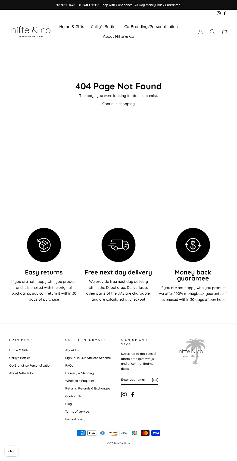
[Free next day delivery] (118, 245)
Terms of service (77, 411)
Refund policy (75, 419)
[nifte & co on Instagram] (124, 395)
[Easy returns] (44, 245)
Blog (68, 404)
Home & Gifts (71, 26)
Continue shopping (118, 103)
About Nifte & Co (118, 36)
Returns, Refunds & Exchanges (87, 388)
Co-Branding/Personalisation (151, 26)
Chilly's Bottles (104, 26)
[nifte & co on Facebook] (133, 395)
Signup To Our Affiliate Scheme (88, 358)
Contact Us (73, 396)
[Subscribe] (155, 380)
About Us (72, 350)
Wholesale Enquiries (79, 381)
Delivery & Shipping (79, 373)
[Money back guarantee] (193, 245)
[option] (118, 4)
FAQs (69, 365)
